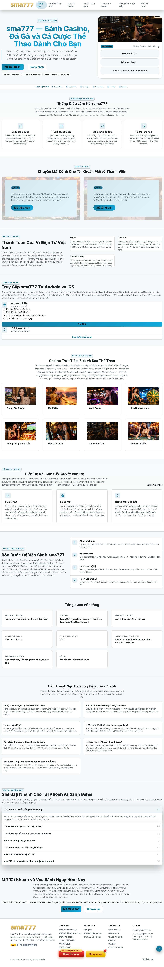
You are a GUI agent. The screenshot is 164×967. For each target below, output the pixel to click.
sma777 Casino (71, 4)
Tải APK (82, 324)
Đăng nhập (37, 66)
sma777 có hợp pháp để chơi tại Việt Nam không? (29, 861)
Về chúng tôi (114, 930)
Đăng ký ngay (71, 953)
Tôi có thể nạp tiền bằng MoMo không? (24, 809)
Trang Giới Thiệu (67, 940)
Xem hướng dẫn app (82, 337)
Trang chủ (40, 4)
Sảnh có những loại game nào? (19, 840)
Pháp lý (111, 940)
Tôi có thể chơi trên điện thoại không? (23, 847)
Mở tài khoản (12, 66)
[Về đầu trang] (159, 949)
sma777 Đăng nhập (55, 4)
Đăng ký (88, 930)
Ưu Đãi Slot (64, 944)
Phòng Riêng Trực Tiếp (127, 4)
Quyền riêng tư (115, 937)
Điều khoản (113, 933)
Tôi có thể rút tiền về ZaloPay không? (23, 826)
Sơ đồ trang (148, 959)
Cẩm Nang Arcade (106, 4)
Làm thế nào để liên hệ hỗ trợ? (19, 854)
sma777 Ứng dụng (89, 4)
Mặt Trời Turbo (144, 4)
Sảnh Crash (64, 947)
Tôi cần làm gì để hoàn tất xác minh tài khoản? (27, 833)
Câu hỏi (111, 944)
